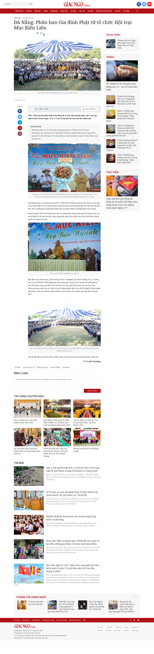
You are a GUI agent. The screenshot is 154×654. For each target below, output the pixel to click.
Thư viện (112, 172)
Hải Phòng (108, 630)
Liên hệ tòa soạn (61, 620)
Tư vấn (73, 11)
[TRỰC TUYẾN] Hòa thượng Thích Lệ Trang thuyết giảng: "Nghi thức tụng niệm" (127, 159)
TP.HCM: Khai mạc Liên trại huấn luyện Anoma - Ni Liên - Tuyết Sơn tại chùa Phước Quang (56, 452)
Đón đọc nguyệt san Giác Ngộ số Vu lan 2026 (67, 604)
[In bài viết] (20, 133)
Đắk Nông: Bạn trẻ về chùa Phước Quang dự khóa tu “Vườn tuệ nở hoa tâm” (60, 130)
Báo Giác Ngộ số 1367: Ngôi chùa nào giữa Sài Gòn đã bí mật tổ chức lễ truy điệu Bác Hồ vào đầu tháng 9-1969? (72, 568)
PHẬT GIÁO (109, 627)
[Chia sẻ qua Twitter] (20, 116)
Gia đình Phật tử (28, 367)
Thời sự (29, 11)
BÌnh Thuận (117, 630)
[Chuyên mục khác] (137, 11)
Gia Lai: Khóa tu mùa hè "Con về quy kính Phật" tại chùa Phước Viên (85, 422)
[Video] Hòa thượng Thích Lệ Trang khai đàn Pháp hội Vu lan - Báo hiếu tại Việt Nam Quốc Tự (121, 101)
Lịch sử (117, 11)
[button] (134, 605)
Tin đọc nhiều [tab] (113, 35)
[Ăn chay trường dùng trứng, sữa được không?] (21, 604)
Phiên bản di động (74, 620)
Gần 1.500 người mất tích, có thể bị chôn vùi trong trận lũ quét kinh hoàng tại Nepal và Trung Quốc (72, 469)
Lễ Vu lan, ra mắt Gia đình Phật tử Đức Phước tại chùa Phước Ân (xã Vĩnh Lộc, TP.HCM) (72, 494)
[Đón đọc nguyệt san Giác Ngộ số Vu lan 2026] (52, 604)
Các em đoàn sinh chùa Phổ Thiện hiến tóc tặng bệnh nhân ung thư (27, 451)
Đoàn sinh (66, 367)
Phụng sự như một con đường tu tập (86, 449)
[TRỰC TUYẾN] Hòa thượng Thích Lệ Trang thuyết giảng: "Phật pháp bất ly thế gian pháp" (121, 116)
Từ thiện (126, 11)
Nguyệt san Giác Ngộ (104, 11)
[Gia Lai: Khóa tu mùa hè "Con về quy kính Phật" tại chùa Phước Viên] (87, 408)
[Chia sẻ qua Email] (20, 128)
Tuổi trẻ (82, 11)
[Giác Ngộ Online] (52, 626)
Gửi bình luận (92, 391)
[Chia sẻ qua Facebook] (20, 111)
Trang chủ (19, 11)
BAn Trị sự (100, 627)
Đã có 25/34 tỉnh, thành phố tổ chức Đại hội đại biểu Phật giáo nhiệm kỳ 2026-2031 (121, 201)
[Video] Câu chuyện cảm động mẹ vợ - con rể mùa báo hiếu (121, 86)
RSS (84, 620)
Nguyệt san (26, 620)
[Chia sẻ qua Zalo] (20, 122)
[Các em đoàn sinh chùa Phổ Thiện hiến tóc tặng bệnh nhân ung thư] (27, 437)
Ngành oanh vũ (42, 367)
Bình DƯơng (135, 630)
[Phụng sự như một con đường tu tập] (87, 437)
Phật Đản (99, 630)
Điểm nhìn (54, 11)
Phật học (64, 11)
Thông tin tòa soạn (48, 620)
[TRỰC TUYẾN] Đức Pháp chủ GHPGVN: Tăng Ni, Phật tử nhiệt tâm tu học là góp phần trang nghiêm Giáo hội (121, 130)
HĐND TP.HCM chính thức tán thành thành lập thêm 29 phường (71, 518)
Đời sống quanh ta (28, 18)
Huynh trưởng (55, 367)
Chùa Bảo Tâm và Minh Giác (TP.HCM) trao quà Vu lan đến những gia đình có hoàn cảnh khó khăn (73, 542)
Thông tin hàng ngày (31, 597)
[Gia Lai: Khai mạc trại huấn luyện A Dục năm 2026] (27, 408)
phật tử (127, 627)
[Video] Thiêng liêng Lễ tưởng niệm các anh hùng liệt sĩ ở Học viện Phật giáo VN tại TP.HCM (121, 145)
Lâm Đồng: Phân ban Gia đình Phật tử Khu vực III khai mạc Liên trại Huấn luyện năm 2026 (57, 422)
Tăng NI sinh (135, 627)
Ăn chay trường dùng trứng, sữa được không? (35, 604)
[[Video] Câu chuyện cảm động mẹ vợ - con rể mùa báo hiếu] (122, 70)
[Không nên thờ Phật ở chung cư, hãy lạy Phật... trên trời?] (113, 604)
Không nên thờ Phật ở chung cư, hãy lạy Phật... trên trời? (128, 604)
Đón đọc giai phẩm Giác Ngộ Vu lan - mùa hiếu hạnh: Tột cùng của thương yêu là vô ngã (92, 606)
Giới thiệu (126, 630)
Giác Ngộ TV (36, 620)
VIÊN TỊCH (119, 627)
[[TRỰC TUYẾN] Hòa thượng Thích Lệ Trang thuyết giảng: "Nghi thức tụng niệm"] (110, 158)
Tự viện (90, 11)
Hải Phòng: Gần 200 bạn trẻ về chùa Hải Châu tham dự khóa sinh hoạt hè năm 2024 (63, 133)
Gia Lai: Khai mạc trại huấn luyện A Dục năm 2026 (25, 421)
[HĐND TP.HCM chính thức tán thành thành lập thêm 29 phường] (29, 525)
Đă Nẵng (18, 367)
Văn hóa (37, 11)
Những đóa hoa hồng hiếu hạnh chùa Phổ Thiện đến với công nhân (126, 44)
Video (46, 11)
